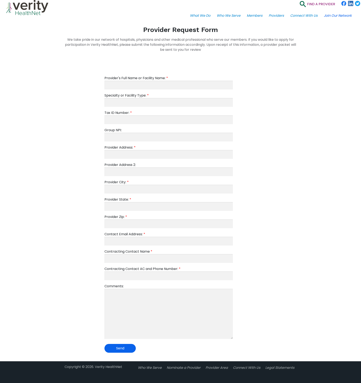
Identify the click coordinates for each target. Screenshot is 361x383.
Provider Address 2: (120, 164)
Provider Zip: (115, 216)
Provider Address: (120, 147)
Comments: (114, 286)
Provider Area (217, 367)
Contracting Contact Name (128, 251)
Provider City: (116, 182)
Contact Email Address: (124, 234)
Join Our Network (338, 15)
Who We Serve (228, 15)
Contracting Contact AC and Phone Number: (142, 268)
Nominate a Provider (184, 367)
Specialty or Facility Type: (126, 95)
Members (254, 15)
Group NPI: (113, 130)
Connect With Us (304, 15)
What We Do (200, 15)
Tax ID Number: (118, 112)
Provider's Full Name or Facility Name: (136, 78)
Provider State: (117, 199)
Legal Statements (279, 367)
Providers (276, 15)
